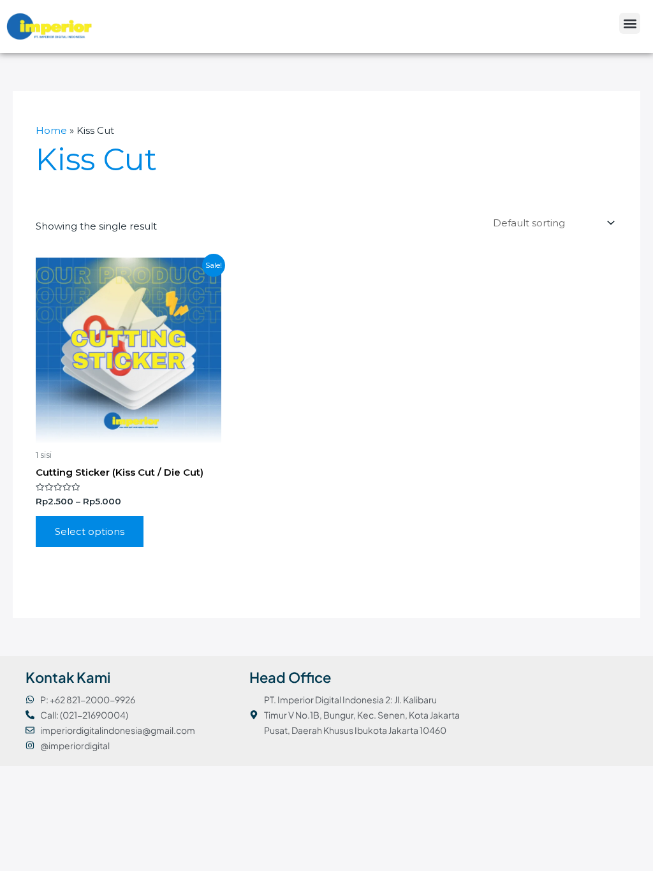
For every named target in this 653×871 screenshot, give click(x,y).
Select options (89, 531)
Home (51, 130)
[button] (629, 23)
